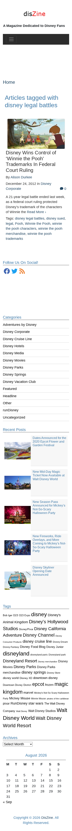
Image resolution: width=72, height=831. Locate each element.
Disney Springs (14, 374)
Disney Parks (13, 367)
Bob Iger (7, 615)
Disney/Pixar (26, 629)
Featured (10, 389)
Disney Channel (39, 635)
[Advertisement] (36, 59)
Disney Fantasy (11, 647)
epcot (38, 684)
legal (9, 223)
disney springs (34, 672)
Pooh (19, 223)
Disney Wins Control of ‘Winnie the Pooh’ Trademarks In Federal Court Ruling (31, 161)
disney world (11, 678)
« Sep (7, 802)
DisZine (47, 818)
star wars (35, 703)
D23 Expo (24, 615)
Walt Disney (21, 711)
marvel (28, 692)
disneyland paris (39, 654)
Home (9, 82)
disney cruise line (37, 641)
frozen (49, 684)
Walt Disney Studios (42, 711)
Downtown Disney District (17, 685)
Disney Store (53, 673)
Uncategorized (14, 417)
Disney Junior (55, 646)
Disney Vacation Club (19, 382)
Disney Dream (60, 642)
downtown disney (45, 678)
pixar (6, 703)
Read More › (36, 212)
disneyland (16, 653)
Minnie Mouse (38, 698)
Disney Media (13, 353)
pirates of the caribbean (58, 698)
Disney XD (26, 678)
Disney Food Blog (32, 647)
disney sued (55, 218)
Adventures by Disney (19, 325)
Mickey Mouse (19, 698)
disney (39, 614)
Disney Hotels (13, 346)
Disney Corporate (16, 332)
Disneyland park (57, 654)
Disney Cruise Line (17, 339)
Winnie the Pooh (37, 223)
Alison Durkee (21, 177)
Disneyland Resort (20, 661)
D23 (15, 615)
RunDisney (19, 703)
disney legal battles (29, 218)
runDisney (10, 410)
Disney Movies (14, 360)
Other (7, 403)
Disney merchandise (47, 661)
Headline (10, 396)
